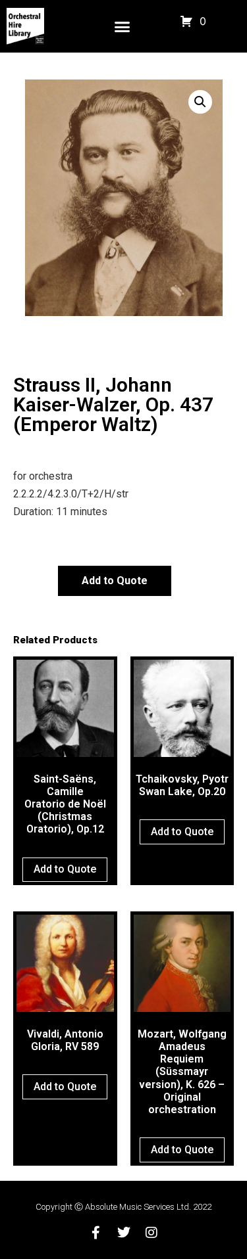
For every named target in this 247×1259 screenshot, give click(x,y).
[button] (122, 26)
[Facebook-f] (96, 1232)
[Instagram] (151, 1232)
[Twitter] (123, 1232)
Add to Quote (115, 580)
